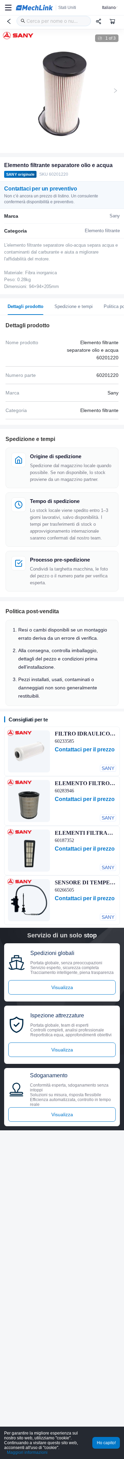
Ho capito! (106, 1442)
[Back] (9, 21)
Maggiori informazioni (27, 1452)
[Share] (98, 21)
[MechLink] (34, 7)
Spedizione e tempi (73, 306)
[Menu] (8, 7)
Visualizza (62, 987)
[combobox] (54, 21)
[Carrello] (112, 21)
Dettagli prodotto (25, 306)
